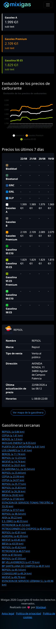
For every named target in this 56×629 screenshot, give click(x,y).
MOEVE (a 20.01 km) (13, 465)
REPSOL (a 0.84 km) (13, 431)
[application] (28, 116)
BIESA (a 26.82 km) (12, 495)
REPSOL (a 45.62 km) (14, 547)
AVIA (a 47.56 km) (12, 555)
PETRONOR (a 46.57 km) (16, 551)
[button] (18, 135)
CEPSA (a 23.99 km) (13, 476)
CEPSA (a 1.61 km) (12, 435)
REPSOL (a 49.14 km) (14, 569)
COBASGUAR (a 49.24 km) (17, 573)
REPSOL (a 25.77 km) (14, 484)
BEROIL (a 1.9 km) (12, 439)
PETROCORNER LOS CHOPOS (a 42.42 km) (26, 528)
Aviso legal (8, 613)
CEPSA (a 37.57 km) (13, 510)
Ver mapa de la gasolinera (28, 412)
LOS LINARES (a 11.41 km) (17, 450)
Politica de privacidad (28, 613)
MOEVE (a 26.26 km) (13, 491)
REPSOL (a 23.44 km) (14, 473)
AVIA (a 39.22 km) (12, 517)
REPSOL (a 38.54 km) (14, 514)
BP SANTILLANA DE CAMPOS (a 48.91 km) (26, 566)
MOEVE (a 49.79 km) (13, 577)
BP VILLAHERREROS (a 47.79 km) (21, 562)
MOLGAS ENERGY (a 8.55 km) (19, 443)
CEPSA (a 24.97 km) (13, 480)
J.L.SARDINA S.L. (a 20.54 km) (18, 469)
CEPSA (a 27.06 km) (13, 499)
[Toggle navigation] (48, 5)
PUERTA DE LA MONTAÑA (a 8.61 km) (23, 446)
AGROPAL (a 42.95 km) (15, 536)
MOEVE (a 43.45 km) (13, 540)
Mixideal (41, 607)
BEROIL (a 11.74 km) (13, 454)
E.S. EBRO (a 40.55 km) (15, 521)
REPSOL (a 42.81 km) (14, 532)
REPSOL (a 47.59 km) (14, 558)
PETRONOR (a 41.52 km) (16, 525)
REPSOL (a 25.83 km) (14, 487)
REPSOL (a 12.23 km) (14, 458)
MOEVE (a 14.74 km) (13, 461)
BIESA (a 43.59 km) (12, 543)
